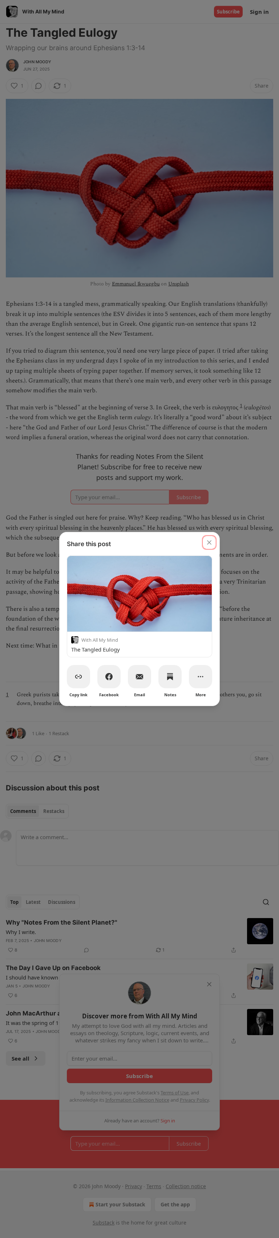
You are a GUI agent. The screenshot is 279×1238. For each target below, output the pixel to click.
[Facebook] (109, 676)
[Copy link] (78, 676)
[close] (209, 542)
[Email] (139, 676)
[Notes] (170, 676)
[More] (200, 676)
